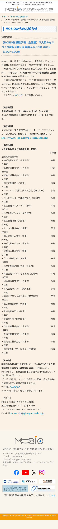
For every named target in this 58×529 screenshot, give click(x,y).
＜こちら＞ (15, 386)
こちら (52, 495)
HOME (3, 16)
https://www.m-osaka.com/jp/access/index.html (24, 137)
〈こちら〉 (19, 95)
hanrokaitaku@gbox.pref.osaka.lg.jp (26, 413)
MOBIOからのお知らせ (18, 16)
